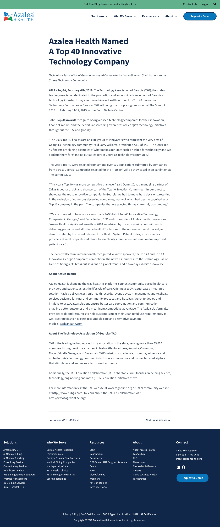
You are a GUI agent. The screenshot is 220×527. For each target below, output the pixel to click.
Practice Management (15, 479)
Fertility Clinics (55, 454)
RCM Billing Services (14, 483)
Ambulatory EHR (12, 450)
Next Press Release (158, 420)
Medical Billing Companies (61, 462)
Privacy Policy (70, 514)
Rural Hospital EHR (13, 487)
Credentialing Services (15, 466)
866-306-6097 (190, 450)
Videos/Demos (97, 474)
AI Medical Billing (12, 454)
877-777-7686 (192, 455)
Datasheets (96, 458)
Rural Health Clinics (57, 470)
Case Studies (96, 454)
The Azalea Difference (144, 466)
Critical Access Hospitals (60, 450)
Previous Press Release (64, 420)
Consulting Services (13, 462)
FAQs (135, 458)
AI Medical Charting (13, 458)
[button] (215, 4)
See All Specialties (56, 479)
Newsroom (139, 462)
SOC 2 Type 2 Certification (116, 514)
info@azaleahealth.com (189, 459)
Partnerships (139, 479)
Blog (92, 450)
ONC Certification (90, 514)
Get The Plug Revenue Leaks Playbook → (110, 4)
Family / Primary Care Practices (63, 458)
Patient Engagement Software (19, 474)
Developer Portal (98, 487)
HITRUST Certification (145, 514)
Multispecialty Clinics (58, 466)
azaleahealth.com (71, 324)
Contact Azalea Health (145, 474)
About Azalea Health (144, 450)
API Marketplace (98, 483)
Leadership (139, 454)
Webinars (95, 479)
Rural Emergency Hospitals (61, 474)
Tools (92, 470)
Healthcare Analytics (14, 470)
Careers (137, 470)
